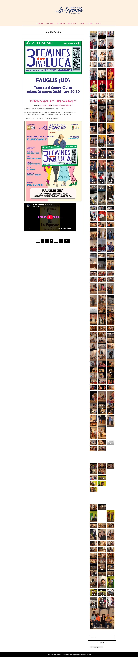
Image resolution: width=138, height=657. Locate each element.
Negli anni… (50, 23)
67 (61, 240)
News (82, 23)
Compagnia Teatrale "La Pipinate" (63, 105)
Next (67, 240)
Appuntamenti (72, 23)
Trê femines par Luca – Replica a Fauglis (53, 100)
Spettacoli (61, 23)
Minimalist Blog (78, 654)
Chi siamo (40, 23)
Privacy (98, 23)
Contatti (90, 23)
